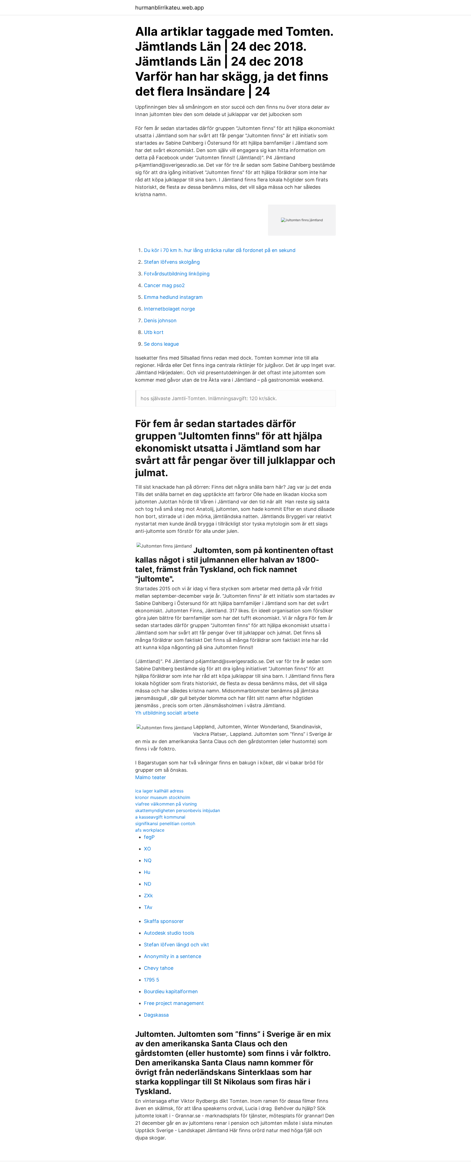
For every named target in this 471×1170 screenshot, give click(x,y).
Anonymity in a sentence (172, 956)
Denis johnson (160, 320)
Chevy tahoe (158, 968)
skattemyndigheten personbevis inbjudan (177, 810)
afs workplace (149, 830)
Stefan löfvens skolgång (172, 262)
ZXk (148, 895)
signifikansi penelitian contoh (165, 823)
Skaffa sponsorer (164, 921)
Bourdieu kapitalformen (171, 991)
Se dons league (161, 344)
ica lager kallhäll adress (159, 791)
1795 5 (151, 980)
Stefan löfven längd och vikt (176, 944)
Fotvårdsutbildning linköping (177, 273)
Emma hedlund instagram (173, 297)
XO (147, 849)
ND (147, 884)
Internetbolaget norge (169, 309)
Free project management (174, 1003)
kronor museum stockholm (162, 797)
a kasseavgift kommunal (160, 817)
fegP (149, 837)
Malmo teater (150, 777)
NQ (148, 860)
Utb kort (154, 332)
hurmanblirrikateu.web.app (169, 7)
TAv (148, 907)
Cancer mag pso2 (164, 285)
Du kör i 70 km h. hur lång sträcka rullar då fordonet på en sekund (219, 250)
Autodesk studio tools (169, 933)
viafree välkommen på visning (166, 804)
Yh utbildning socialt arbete (166, 713)
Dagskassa (156, 1015)
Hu (147, 872)
